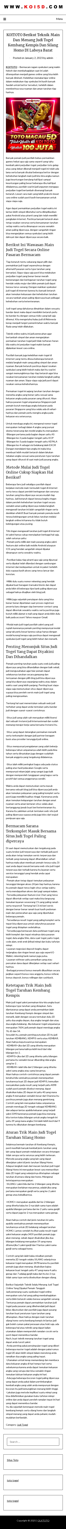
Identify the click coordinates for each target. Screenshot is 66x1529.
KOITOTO (11, 67)
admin (50, 57)
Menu (59, 18)
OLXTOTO (43, 1520)
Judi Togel (22, 1424)
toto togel (13, 1480)
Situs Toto (12, 1460)
